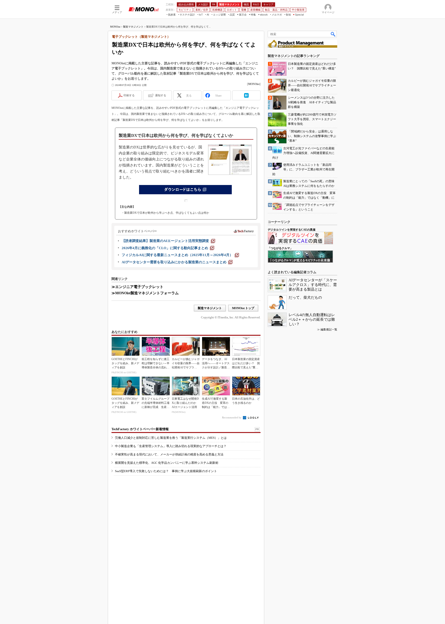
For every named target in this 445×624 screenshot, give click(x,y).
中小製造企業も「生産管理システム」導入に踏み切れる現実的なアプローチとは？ (170, 446)
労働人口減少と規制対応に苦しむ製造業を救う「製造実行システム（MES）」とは (171, 437)
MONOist (115, 26)
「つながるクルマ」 (280, 248)
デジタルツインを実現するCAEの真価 (291, 229)
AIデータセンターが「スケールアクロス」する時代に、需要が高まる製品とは (313, 284)
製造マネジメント (133, 26)
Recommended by (232, 417)
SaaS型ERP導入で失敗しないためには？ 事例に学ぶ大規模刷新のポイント (166, 471)
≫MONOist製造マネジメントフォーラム (145, 293)
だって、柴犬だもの (305, 297)
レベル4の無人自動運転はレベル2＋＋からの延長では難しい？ (312, 319)
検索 (333, 34)
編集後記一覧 (329, 329)
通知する (160, 95)
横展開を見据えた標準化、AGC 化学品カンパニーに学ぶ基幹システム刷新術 (166, 462)
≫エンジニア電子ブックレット (137, 287)
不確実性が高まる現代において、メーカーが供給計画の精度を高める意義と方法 (169, 454)
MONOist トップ (243, 308)
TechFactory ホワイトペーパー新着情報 (140, 429)
